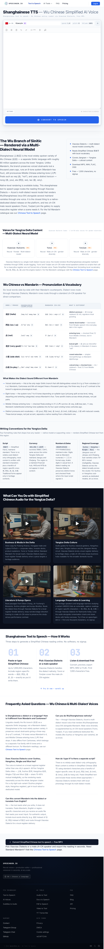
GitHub (5, 936)
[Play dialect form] (38, 314)
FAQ (57, 3)
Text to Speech (34, 3)
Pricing (65, 3)
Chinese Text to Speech (29, 213)
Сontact (6, 923)
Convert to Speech (54, 120)
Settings (10, 111)
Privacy (40, 923)
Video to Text (42, 908)
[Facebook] (99, 946)
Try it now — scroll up (53, 689)
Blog (72, 900)
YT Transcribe (42, 913)
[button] (37, 23)
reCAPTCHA (42, 936)
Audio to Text (42, 895)
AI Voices (7, 900)
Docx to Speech (43, 900)
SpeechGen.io (15, 946)
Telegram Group (9, 928)
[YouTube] (91, 946)
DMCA (39, 928)
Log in (95, 4)
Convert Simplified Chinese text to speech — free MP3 (37, 842)
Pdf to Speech (42, 904)
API (71, 904)
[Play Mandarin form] (62, 314)
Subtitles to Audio (10, 904)
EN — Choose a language (18, 876)
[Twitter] (95, 946)
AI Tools (47, 3)
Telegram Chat (9, 932)
